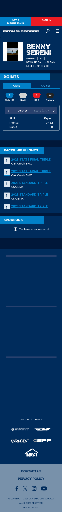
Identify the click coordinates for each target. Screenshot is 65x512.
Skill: (12, 118)
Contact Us (31, 471)
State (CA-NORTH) (41, 110)
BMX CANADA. (47, 498)
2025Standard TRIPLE (29, 183)
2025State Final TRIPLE (31, 159)
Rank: (13, 127)
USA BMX (33, 498)
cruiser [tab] (45, 85)
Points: (14, 122)
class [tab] (16, 85)
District (22, 110)
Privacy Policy (31, 478)
